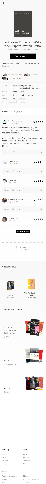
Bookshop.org (18, 85)
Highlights (18, 111)
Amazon (28, 85)
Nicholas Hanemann (15, 121)
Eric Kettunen (13, 218)
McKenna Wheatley (15, 199)
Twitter (25, 454)
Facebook (26, 461)
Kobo (15, 91)
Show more (6, 66)
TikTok (25, 464)
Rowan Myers (13, 180)
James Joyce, (13, 50)
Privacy (5, 461)
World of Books (25, 88)
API (3, 482)
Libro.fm (16, 95)
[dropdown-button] (33, 56)
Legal (4, 457)
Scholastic (36, 88)
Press (4, 454)
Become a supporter (10, 476)
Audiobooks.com (27, 95)
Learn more (25, 102)
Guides (4, 479)
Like (8, 152)
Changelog (27, 482)
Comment (18, 152)
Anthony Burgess (25, 50)
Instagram (26, 457)
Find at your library (20, 98)
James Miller (13, 161)
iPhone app (27, 476)
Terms (4, 464)
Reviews (7, 111)
